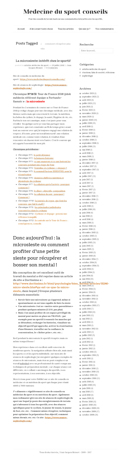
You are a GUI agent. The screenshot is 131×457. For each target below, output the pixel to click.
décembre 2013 (88, 295)
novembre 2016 (88, 199)
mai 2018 (86, 150)
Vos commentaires (104, 29)
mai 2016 (86, 216)
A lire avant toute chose (41, 29)
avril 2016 (86, 219)
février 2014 (87, 289)
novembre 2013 (88, 299)
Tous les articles (66, 29)
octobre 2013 (88, 302)
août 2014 (86, 269)
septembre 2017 (89, 169)
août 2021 (86, 100)
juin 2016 (86, 213)
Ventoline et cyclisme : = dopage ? (50, 168)
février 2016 (87, 226)
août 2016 (86, 206)
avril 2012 (86, 342)
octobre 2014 (88, 262)
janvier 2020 (87, 120)
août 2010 (86, 382)
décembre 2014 (88, 259)
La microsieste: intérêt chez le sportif (43, 61)
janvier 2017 (87, 193)
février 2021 (87, 110)
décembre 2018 (88, 136)
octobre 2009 (88, 415)
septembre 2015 (89, 239)
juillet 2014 (87, 272)
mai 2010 (86, 391)
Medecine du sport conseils (65, 11)
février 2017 (87, 189)
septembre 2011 (89, 355)
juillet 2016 (87, 209)
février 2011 (87, 362)
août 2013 (86, 309)
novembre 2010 (89, 372)
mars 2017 (86, 186)
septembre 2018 (89, 143)
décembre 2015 (89, 232)
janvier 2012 (87, 348)
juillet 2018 (87, 146)
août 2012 (86, 332)
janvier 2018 (87, 159)
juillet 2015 (87, 242)
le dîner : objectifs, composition (49, 191)
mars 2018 (86, 156)
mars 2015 (86, 249)
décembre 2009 (89, 408)
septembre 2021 (89, 97)
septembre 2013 (89, 305)
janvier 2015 (87, 256)
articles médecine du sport (36, 65)
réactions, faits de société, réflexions (98, 72)
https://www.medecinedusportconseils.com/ (42, 79)
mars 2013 (86, 325)
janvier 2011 (87, 365)
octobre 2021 (88, 93)
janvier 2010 (87, 405)
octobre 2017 (88, 166)
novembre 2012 (88, 329)
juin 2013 (86, 315)
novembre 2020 (89, 113)
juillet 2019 (87, 123)
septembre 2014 (89, 266)
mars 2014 (86, 285)
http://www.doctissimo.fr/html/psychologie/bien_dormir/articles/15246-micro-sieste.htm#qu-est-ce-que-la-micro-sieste (61, 287)
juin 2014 (86, 275)
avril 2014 (86, 282)
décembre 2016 (88, 196)
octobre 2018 (88, 140)
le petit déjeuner (42, 155)
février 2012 (87, 345)
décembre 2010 (89, 368)
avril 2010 (86, 395)
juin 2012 (86, 338)
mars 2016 (86, 223)
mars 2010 (86, 398)
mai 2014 (86, 279)
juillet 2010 (87, 385)
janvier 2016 (87, 229)
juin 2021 (86, 107)
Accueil (21, 29)
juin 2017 (86, 179)
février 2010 (87, 401)
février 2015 (87, 252)
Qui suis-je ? (84, 29)
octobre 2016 (88, 203)
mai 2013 (86, 319)
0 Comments (52, 68)
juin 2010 (86, 388)
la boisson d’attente (43, 158)
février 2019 (87, 130)
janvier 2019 (87, 133)
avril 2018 (86, 153)
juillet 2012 (87, 335)
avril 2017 (86, 183)
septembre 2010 (89, 378)
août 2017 (86, 173)
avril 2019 (86, 126)
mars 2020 (86, 116)
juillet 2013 (87, 312)
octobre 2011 (88, 352)
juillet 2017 (87, 176)
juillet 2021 (87, 103)
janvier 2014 (87, 292)
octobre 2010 (88, 375)
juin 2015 (86, 246)
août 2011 (86, 358)
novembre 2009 (89, 411)
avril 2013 (86, 322)
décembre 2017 (88, 163)
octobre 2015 (88, 236)
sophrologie (87, 76)
